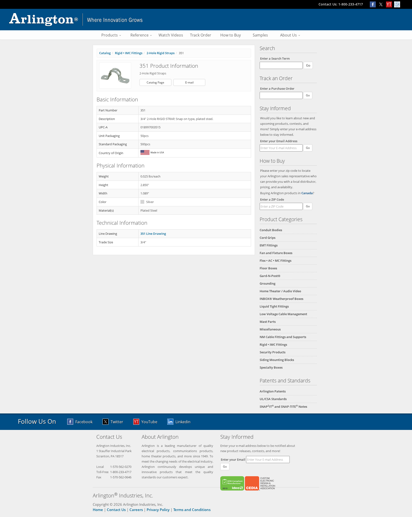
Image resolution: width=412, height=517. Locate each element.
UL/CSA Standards (273, 399)
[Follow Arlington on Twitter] (382, 4)
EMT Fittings (269, 245)
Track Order (200, 35)
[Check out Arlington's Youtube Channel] (390, 4)
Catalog (105, 53)
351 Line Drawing (153, 233)
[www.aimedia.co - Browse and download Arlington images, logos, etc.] (397, 4)
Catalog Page (155, 82)
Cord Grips (267, 237)
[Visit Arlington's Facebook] (374, 4)
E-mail (189, 82)
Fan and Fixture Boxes (276, 253)
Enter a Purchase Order (277, 88)
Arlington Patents (273, 391)
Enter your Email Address (278, 141)
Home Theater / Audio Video (280, 291)
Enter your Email (233, 459)
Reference (139, 35)
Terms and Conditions (192, 509)
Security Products (272, 352)
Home (98, 509)
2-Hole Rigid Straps (161, 53)
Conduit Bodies (271, 230)
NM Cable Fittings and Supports (283, 337)
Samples (260, 35)
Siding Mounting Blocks (277, 360)
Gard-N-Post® (270, 276)
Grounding (267, 283)
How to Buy (230, 35)
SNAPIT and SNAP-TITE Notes (283, 406)
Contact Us (116, 509)
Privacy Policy (158, 509)
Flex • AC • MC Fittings (275, 260)
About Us (289, 35)
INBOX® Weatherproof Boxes (281, 299)
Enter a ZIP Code (272, 199)
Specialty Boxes (271, 367)
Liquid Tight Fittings (274, 306)
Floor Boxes (268, 268)
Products (110, 35)
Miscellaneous (270, 329)
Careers (136, 509)
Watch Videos (171, 35)
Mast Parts (268, 321)
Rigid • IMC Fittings (273, 344)
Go (308, 148)
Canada (307, 193)
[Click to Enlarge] (115, 75)
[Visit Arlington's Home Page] (206, 19)
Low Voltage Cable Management (283, 314)
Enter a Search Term (275, 58)
